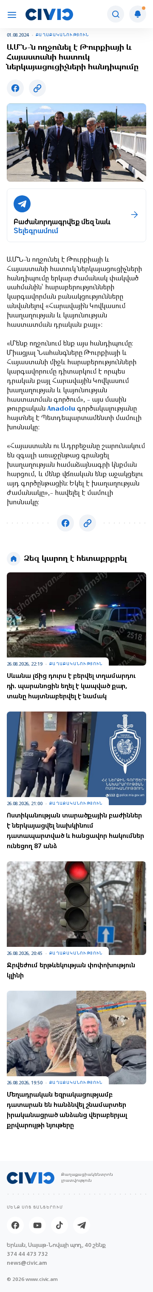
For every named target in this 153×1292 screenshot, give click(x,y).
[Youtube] (37, 1225)
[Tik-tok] (59, 1225)
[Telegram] (81, 1225)
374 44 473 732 (27, 1253)
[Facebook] (15, 1225)
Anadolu (61, 409)
